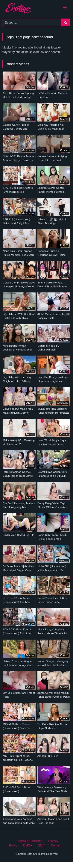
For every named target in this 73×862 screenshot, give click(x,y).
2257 (41, 845)
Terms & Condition (30, 841)
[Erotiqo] (23, 9)
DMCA (27, 845)
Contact (56, 845)
